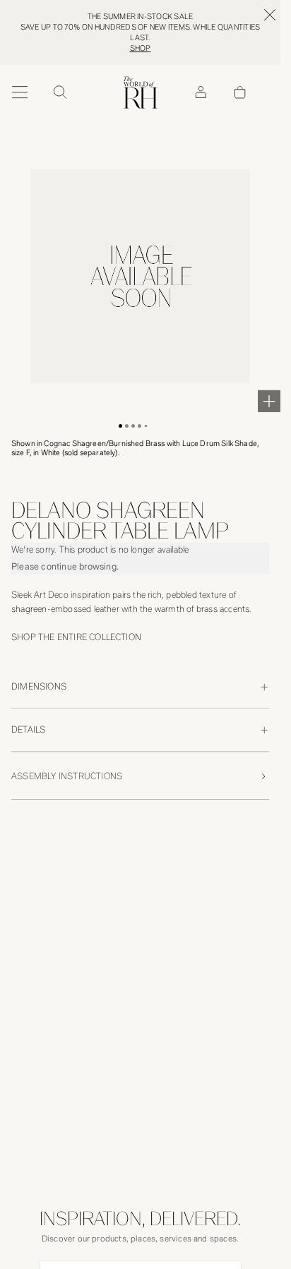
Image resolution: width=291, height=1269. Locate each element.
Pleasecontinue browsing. (65, 566)
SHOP (140, 48)
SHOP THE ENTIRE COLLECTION (76, 637)
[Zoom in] (269, 401)
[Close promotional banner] (269, 14)
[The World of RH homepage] (141, 92)
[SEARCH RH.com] (59, 92)
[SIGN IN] (200, 92)
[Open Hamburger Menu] (19, 92)
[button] (120, 426)
